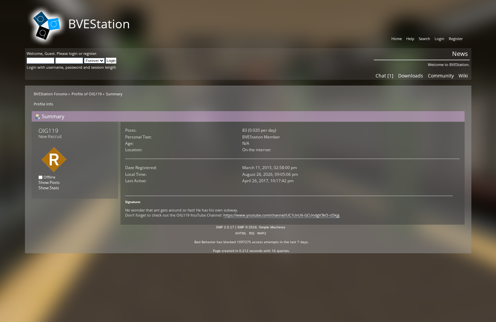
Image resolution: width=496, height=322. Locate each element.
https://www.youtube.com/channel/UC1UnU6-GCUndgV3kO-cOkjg (281, 215)
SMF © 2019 (247, 227)
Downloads (410, 75)
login (73, 53)
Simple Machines (272, 227)
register (89, 53)
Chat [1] (384, 75)
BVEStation (99, 23)
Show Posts (49, 182)
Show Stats (48, 188)
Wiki (463, 75)
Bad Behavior (205, 241)
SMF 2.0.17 (225, 227)
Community (441, 75)
